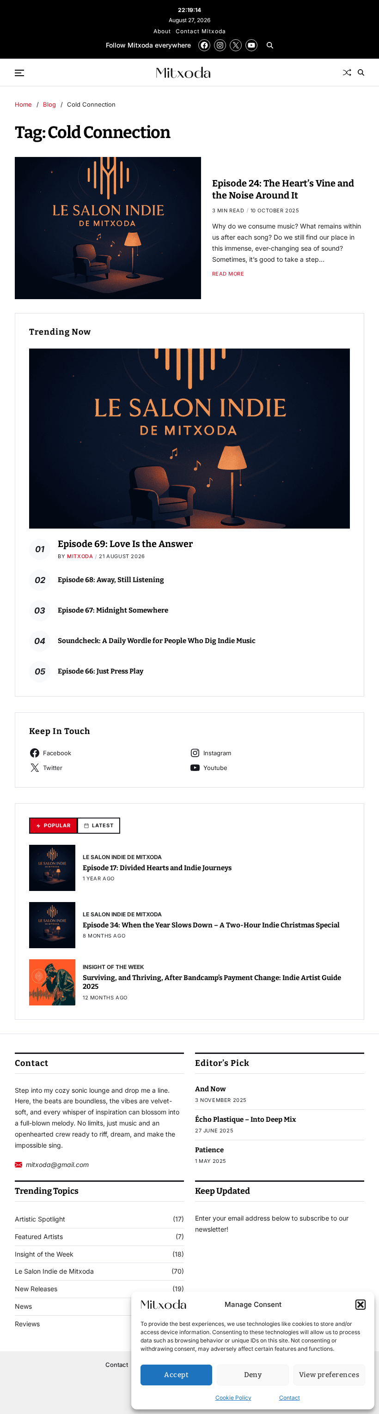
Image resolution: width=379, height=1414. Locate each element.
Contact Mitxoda (201, 31)
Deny (253, 1375)
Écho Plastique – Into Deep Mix (245, 1119)
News (23, 1306)
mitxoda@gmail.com (57, 1164)
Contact (289, 1397)
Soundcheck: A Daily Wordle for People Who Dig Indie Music (157, 641)
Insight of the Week (113, 966)
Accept (176, 1375)
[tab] (53, 826)
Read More (228, 274)
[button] (360, 1304)
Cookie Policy (233, 1397)
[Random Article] (347, 72)
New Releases (36, 1289)
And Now (210, 1089)
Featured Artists (39, 1236)
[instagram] (220, 45)
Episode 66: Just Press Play (100, 671)
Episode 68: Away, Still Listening (111, 580)
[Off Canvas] (19, 73)
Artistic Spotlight (40, 1219)
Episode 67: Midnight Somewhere (113, 610)
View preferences (329, 1375)
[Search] (270, 45)
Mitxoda (80, 556)
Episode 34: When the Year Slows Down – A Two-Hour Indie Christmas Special (211, 925)
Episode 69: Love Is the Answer (125, 543)
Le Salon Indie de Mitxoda (122, 857)
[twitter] (236, 45)
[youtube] (251, 45)
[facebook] (204, 45)
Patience (209, 1150)
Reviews (27, 1324)
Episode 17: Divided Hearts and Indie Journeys (157, 868)
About (162, 31)
